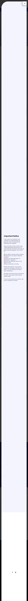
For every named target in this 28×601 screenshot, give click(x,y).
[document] (14, 300)
